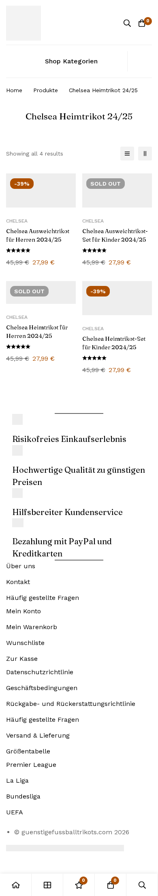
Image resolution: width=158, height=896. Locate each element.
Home (14, 90)
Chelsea (17, 221)
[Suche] (127, 23)
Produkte (45, 90)
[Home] (16, 885)
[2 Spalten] (145, 153)
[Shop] (47, 885)
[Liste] (127, 153)
